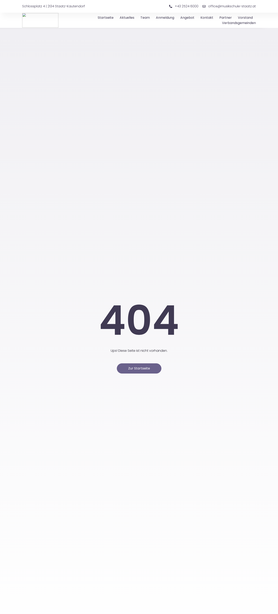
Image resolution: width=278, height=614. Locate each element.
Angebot (187, 17)
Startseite (106, 17)
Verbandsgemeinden (239, 23)
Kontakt (206, 17)
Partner (225, 17)
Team (145, 17)
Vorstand (245, 17)
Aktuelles (127, 17)
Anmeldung (165, 17)
